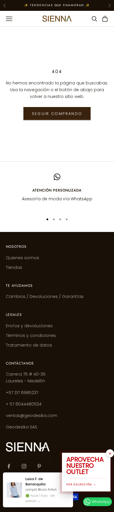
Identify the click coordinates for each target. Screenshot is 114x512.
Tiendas (14, 267)
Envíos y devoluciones (29, 326)
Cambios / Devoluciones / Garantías (45, 296)
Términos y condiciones (31, 335)
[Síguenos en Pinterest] (39, 466)
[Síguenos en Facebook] (9, 466)
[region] (57, 191)
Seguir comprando (57, 113)
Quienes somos (22, 258)
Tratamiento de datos (29, 345)
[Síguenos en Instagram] (24, 466)
